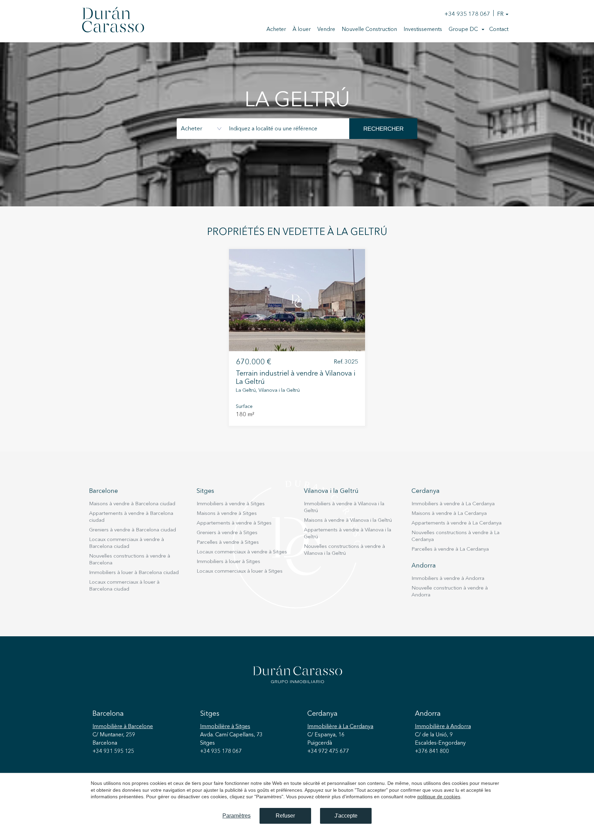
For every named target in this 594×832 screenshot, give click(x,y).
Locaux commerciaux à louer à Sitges (240, 571)
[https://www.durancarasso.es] (113, 21)
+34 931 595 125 (113, 751)
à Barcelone (122, 727)
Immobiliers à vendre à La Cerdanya (453, 504)
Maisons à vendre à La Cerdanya (449, 513)
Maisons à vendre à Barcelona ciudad (132, 504)
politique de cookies (438, 796)
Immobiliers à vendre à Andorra (447, 578)
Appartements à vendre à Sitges (234, 523)
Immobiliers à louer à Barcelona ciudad (134, 572)
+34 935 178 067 (467, 14)
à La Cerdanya (340, 727)
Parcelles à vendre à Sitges (228, 542)
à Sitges (225, 727)
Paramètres (236, 816)
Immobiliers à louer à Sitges (228, 561)
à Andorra (443, 727)
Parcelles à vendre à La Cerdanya (450, 549)
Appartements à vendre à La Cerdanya (456, 523)
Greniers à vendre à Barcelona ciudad (132, 530)
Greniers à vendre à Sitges (227, 533)
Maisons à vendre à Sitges (227, 513)
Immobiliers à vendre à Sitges (231, 504)
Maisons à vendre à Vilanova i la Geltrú (348, 520)
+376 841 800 (432, 751)
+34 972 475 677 (328, 751)
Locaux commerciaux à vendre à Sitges (242, 552)
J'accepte (346, 816)
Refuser (285, 816)
